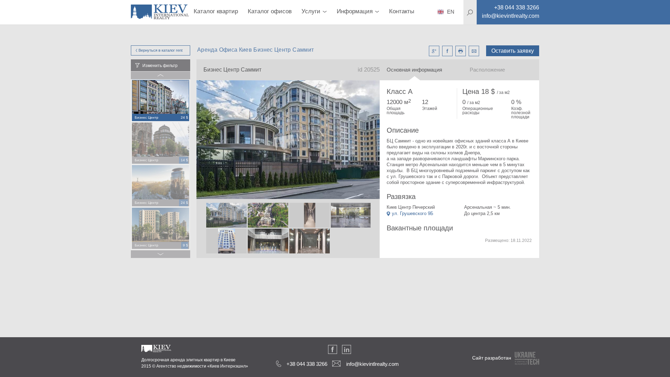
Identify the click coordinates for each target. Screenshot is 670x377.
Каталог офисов (270, 11)
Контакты (401, 11)
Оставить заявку (512, 51)
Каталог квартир (216, 11)
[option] (160, 101)
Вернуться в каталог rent (161, 50)
